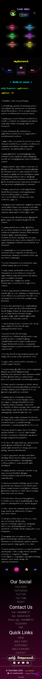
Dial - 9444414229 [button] (21, 616)
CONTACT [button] (21, 652)
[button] (13, 13)
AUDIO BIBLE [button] (20, 645)
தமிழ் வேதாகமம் (8, 88)
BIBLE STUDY (29, 36)
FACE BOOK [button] (21, 586)
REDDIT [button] (21, 602)
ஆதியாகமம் (22, 88)
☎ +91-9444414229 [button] (15, 673)
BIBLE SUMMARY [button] (21, 649)
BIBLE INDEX (30, 27)
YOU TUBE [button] (20, 598)
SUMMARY (12, 36)
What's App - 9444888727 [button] (21, 619)
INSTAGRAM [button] (20, 590)
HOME (12, 27)
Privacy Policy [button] (21, 677)
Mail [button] (21, 627)
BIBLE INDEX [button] (20, 641)
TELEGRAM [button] (21, 623)
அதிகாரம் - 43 (7, 93)
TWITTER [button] (21, 594)
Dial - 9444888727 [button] (21, 612)
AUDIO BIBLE (12, 44)
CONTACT (29, 44)
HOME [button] (21, 637)
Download (24, 15)
